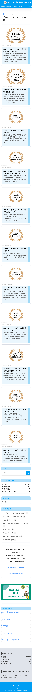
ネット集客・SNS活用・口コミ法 (14, 516)
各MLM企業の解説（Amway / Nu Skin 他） (15, 525)
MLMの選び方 (8, 529)
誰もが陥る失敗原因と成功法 (12, 536)
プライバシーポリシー (16, 688)
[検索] (28, 473)
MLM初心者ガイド (9, 520)
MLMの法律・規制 (9, 540)
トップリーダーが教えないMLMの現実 (15, 513)
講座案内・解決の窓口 (6, 6)
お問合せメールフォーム (20, 6)
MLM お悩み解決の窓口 (18, 2)
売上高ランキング (9, 533)
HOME (17, 685)
